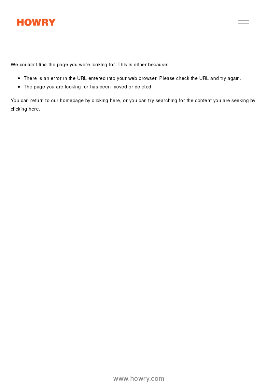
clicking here (106, 100)
